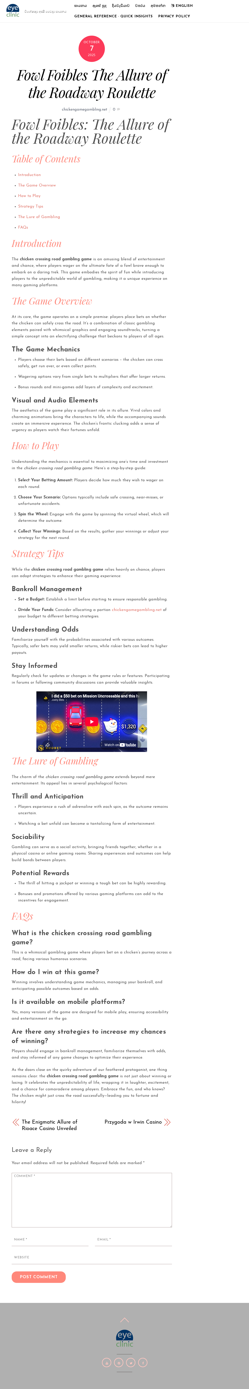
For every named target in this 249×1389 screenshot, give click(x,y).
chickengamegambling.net (84, 110)
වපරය (140, 6)
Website (21, 1257)
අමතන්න (158, 6)
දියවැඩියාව (121, 6)
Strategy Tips (30, 206)
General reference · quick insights (113, 16)
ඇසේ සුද (100, 6)
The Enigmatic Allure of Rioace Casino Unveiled (49, 1125)
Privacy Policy (174, 16)
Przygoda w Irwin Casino (133, 1122)
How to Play (29, 196)
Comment (24, 1176)
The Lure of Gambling (39, 217)
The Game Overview (37, 185)
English (183, 6)
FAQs (23, 227)
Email (104, 1239)
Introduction (29, 175)
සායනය (80, 6)
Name (20, 1239)
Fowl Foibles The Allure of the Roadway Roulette (92, 83)
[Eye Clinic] (12, 16)
